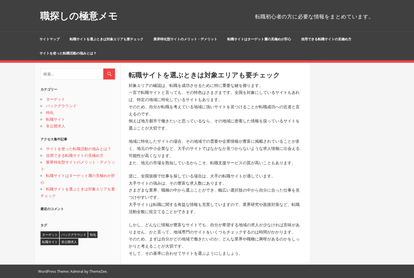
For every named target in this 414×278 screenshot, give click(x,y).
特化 (50, 112)
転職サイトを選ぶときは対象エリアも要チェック (107, 39)
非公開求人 (55, 126)
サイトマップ (50, 39)
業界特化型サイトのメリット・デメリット (185, 39)
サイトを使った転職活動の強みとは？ (68, 53)
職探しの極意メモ (79, 16)
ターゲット (55, 99)
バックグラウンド (61, 105)
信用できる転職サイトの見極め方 (326, 39)
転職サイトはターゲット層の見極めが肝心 (259, 39)
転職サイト (55, 119)
